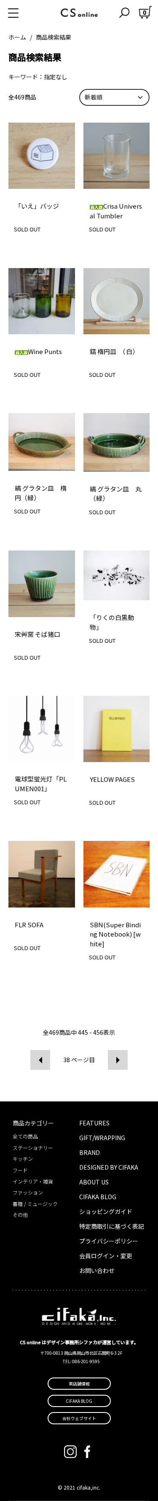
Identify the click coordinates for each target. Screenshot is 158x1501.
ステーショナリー (33, 1147)
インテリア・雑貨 (33, 1181)
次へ (118, 1060)
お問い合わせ (97, 1270)
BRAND (89, 1152)
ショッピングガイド (105, 1211)
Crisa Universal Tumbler (116, 210)
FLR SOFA (29, 924)
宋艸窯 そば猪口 (37, 634)
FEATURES (94, 1123)
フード (20, 1169)
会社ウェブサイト (79, 1418)
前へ (40, 1060)
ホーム (17, 37)
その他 (20, 1214)
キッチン (23, 1158)
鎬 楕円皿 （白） (114, 351)
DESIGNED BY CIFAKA (108, 1167)
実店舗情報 (79, 1383)
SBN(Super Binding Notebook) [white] (115, 934)
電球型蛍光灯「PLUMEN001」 (41, 783)
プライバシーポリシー (108, 1241)
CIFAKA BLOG (97, 1196)
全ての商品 (25, 1136)
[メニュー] (23, 12)
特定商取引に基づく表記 (111, 1226)
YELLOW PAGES (112, 779)
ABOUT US (94, 1182)
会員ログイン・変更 (105, 1255)
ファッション (28, 1192)
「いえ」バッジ (37, 205)
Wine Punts (45, 351)
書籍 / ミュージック (35, 1203)
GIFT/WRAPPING (102, 1137)
